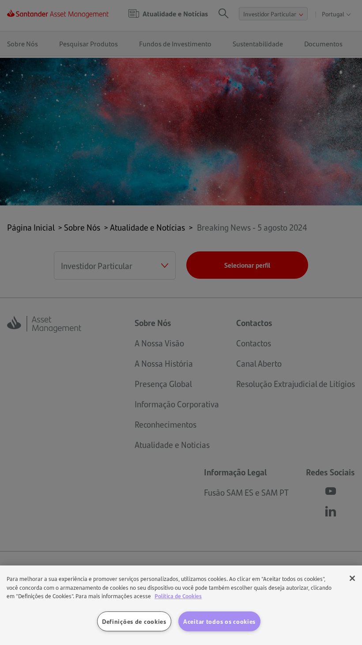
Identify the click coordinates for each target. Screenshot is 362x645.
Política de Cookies (178, 596)
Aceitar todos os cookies (219, 621)
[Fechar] (352, 578)
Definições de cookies (134, 621)
